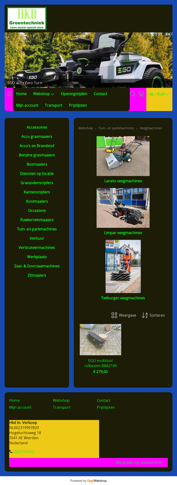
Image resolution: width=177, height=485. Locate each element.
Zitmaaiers (37, 275)
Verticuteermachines (37, 247)
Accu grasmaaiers (36, 136)
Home (21, 93)
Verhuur (37, 238)
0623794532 (24, 451)
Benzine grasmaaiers (37, 155)
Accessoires (37, 127)
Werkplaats (37, 256)
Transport (53, 105)
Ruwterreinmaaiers (37, 219)
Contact (100, 93)
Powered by (88, 481)
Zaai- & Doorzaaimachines (37, 266)
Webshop (41, 93)
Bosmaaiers (37, 164)
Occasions (37, 210)
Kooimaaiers (37, 201)
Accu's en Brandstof (37, 145)
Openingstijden (74, 93)
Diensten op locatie (37, 173)
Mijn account (27, 105)
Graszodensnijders (37, 182)
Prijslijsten (78, 105)
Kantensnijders (37, 192)
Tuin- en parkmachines (37, 229)
